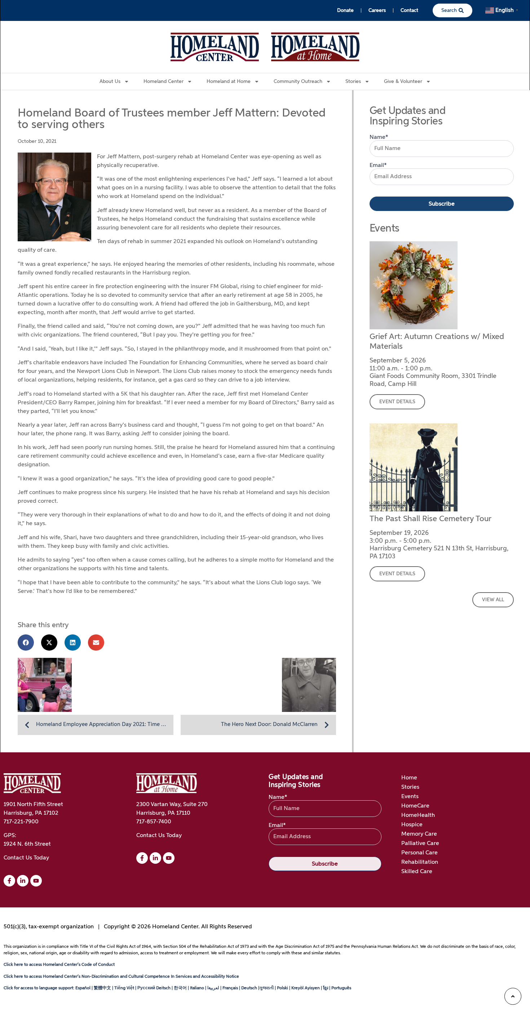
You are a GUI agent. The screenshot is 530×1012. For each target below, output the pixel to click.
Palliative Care (420, 843)
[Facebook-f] (9, 880)
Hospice (412, 825)
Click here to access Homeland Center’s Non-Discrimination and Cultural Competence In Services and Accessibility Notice (121, 976)
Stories (410, 787)
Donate (345, 10)
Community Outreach (298, 81)
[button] (26, 642)
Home (409, 778)
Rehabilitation (419, 862)
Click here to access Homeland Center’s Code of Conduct (59, 965)
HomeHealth (418, 815)
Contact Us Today (26, 858)
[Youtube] (36, 880)
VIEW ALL (493, 599)
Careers (377, 10)
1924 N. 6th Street (27, 844)
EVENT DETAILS (397, 401)
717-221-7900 (21, 822)
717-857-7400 (153, 822)
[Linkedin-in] (22, 880)
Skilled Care (416, 872)
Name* (379, 137)
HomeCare (415, 806)
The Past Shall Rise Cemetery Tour (430, 519)
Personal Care (419, 853)
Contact (409, 10)
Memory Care (419, 834)
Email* (378, 165)
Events (410, 797)
